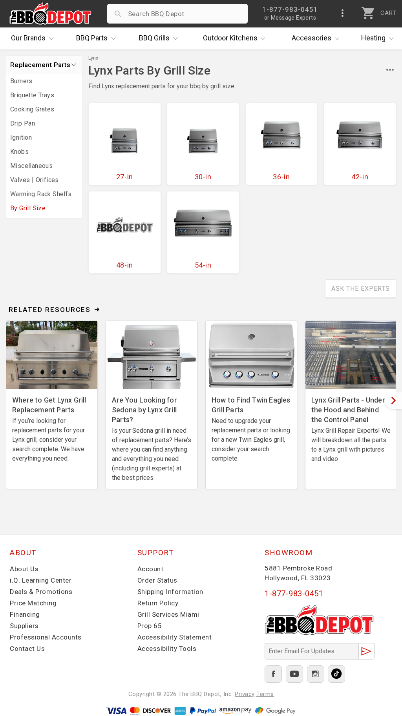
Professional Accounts (46, 637)
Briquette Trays (32, 95)
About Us (24, 569)
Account (150, 569)
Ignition (21, 137)
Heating (373, 38)
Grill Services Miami (168, 614)
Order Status (157, 580)
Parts (92, 38)
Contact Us (27, 648)
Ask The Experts (360, 288)
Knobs (19, 151)
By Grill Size (28, 208)
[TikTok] (336, 674)
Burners (21, 81)
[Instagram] (315, 674)
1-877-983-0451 (294, 593)
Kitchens (230, 38)
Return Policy (158, 603)
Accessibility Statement (174, 637)
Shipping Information (170, 592)
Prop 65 (149, 626)
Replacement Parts (40, 65)
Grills (154, 38)
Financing (25, 614)
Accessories (311, 38)
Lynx (93, 58)
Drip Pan (22, 123)
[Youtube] (294, 674)
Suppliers (24, 626)
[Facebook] (273, 674)
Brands (28, 38)
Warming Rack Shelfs (41, 194)
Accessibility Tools (167, 648)
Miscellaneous (31, 165)
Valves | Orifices (34, 180)
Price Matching (33, 603)
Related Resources (50, 309)
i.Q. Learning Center (40, 580)
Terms (265, 694)
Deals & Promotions (41, 592)
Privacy (245, 694)
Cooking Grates (32, 109)
